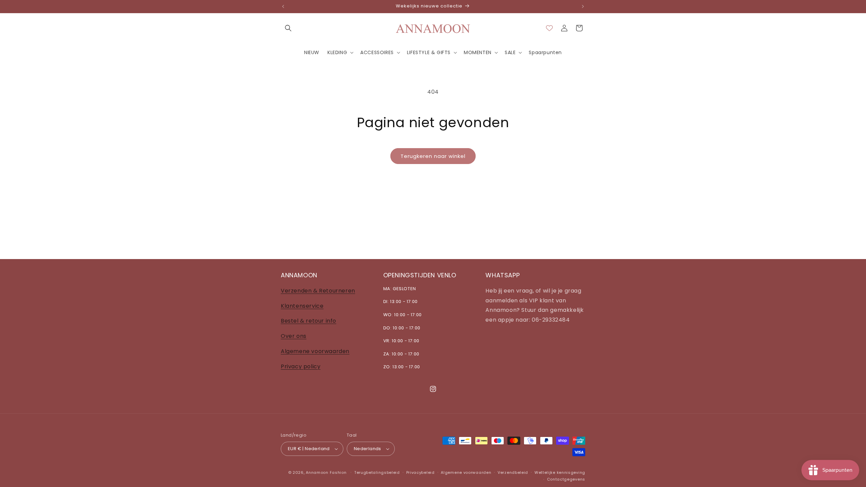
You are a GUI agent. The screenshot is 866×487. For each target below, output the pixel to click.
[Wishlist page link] (549, 28)
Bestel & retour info (308, 321)
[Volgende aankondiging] (582, 6)
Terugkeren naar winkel (433, 156)
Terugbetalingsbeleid (377, 472)
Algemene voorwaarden (315, 351)
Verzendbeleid (513, 472)
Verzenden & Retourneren (318, 290)
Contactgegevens (566, 479)
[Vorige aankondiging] (283, 6)
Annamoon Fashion (326, 472)
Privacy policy (300, 366)
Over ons (293, 336)
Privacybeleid (420, 472)
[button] (288, 28)
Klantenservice (302, 305)
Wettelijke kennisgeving (559, 472)
